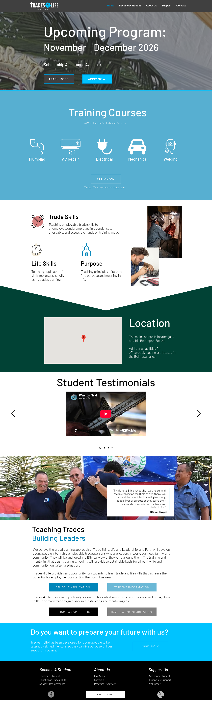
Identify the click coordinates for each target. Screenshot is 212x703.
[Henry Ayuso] (112, 447)
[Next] (199, 414)
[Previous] (13, 414)
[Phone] (160, 694)
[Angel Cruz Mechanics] (108, 447)
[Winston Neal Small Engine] (100, 448)
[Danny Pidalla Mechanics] (104, 447)
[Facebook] (51, 694)
